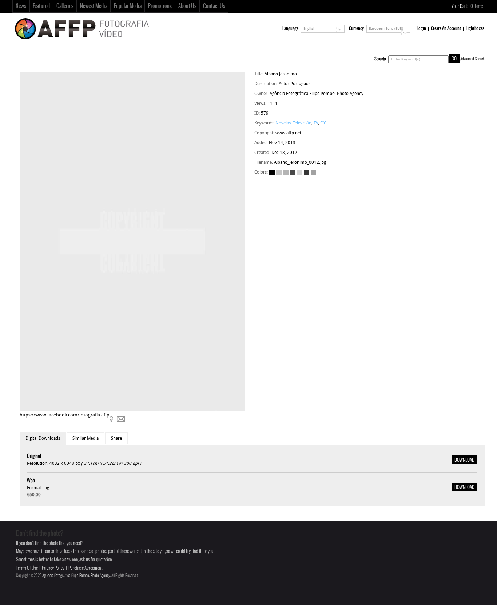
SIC (323, 123)
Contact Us (214, 6)
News (21, 6)
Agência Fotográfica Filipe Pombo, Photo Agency (76, 575)
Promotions (160, 6)
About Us (187, 6)
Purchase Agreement (85, 568)
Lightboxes (475, 28)
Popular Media (128, 6)
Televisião (302, 123)
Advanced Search (472, 59)
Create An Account (446, 28)
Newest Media (93, 6)
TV (316, 123)
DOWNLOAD (464, 460)
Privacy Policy (53, 568)
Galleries (64, 6)
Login (421, 28)
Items (477, 6)
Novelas (283, 123)
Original (34, 456)
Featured (41, 6)
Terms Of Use (27, 568)
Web (31, 480)
